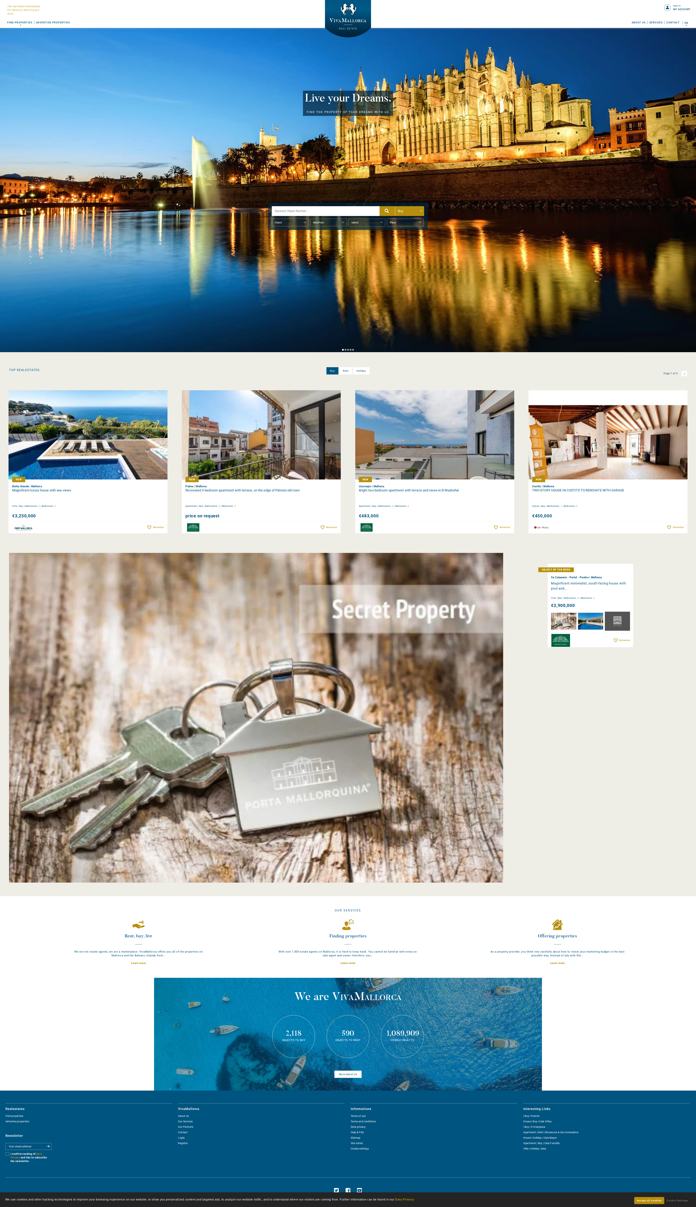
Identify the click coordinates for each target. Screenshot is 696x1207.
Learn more (138, 963)
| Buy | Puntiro (531, 1116)
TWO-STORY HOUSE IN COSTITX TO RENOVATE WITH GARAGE (578, 490)
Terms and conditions (363, 1121)
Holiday (361, 370)
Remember (158, 527)
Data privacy (358, 1126)
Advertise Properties (53, 22)
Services (656, 22)
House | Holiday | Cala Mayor (540, 1137)
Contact (673, 22)
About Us (639, 22)
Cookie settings (360, 1148)
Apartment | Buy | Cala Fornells (541, 1143)
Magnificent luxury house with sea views (41, 490)
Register (183, 1143)
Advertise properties (17, 1121)
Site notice (357, 1143)
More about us (348, 1074)
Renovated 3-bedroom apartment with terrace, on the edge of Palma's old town (242, 490)
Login (181, 1137)
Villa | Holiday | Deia (534, 1148)
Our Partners (185, 1126)
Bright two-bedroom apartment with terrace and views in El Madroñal (409, 490)
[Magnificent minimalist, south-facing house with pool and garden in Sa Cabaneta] (256, 718)
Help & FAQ (357, 1132)
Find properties (14, 1116)
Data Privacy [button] (404, 1199)
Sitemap (355, 1137)
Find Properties (19, 22)
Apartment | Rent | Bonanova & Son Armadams (550, 1132)
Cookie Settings (677, 1200)
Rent (346, 370)
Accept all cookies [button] (649, 1200)
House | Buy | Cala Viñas (537, 1121)
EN (686, 22)
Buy (332, 370)
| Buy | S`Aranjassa (534, 1126)
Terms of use (358, 1116)
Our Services (185, 1121)
